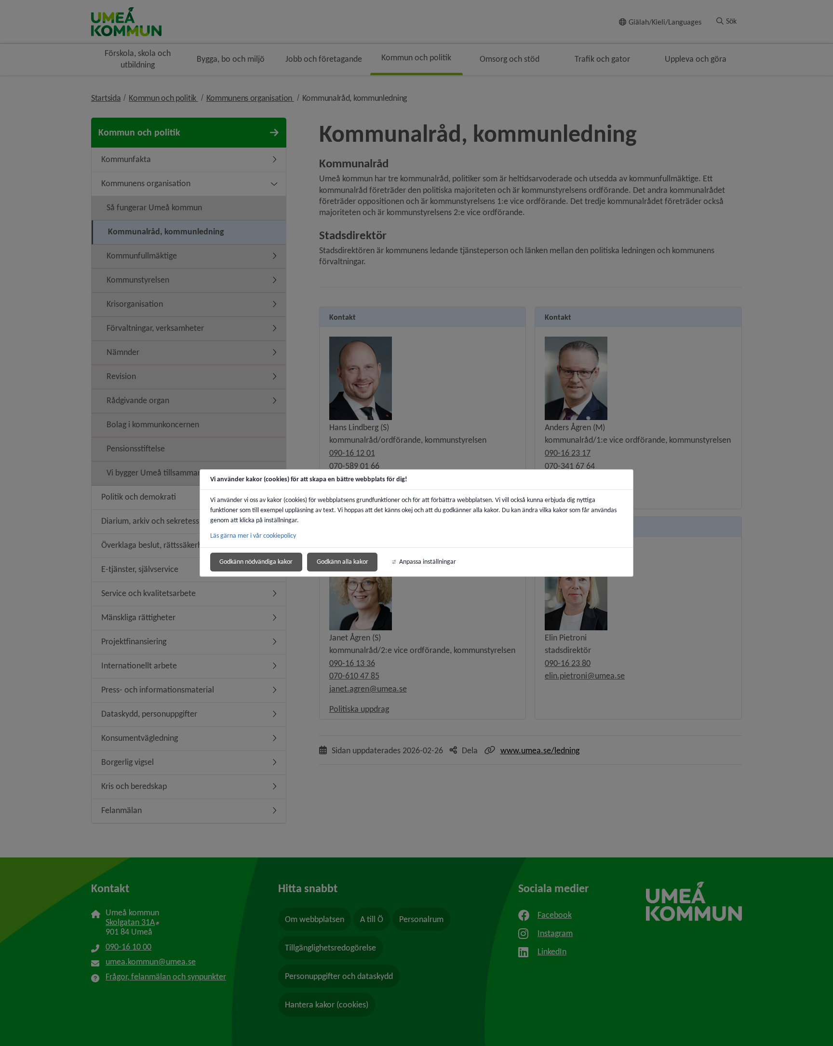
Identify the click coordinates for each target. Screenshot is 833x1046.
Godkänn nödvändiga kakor (256, 561)
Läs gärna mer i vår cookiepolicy (253, 535)
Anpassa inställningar (427, 561)
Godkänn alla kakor (342, 561)
